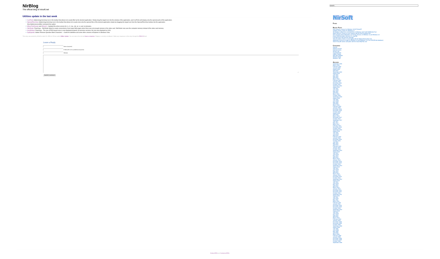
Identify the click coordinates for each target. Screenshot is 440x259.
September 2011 (337, 194)
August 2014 (336, 151)
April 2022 (335, 77)
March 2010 (336, 217)
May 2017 (335, 123)
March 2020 (336, 105)
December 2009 (337, 222)
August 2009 (336, 227)
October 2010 (337, 208)
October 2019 (337, 112)
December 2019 (337, 109)
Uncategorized (337, 52)
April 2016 (335, 135)
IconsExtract (31, 30)
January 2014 (337, 160)
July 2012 (335, 182)
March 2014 (336, 158)
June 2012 (336, 183)
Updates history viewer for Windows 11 (344, 30)
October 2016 (337, 128)
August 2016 (336, 131)
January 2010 (337, 220)
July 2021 (335, 88)
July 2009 (335, 228)
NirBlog (30, 5)
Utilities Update (64, 36)
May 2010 (335, 215)
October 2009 (337, 224)
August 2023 (336, 69)
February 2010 (337, 219)
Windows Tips (337, 58)
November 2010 (337, 206)
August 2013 (336, 167)
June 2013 (336, 169)
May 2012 (335, 184)
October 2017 (337, 118)
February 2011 (337, 202)
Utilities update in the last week (40, 16)
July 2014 (335, 153)
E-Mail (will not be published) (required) (74, 49)
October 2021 (337, 84)
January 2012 (337, 189)
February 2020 (337, 106)
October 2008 (337, 241)
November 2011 (337, 191)
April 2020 (335, 103)
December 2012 (337, 176)
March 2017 (336, 124)
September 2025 (337, 63)
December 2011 (337, 190)
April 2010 (335, 216)
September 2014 (337, 150)
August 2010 (336, 211)
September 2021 (337, 85)
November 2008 (337, 239)
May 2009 (335, 231)
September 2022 (337, 72)
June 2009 (336, 230)
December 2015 (337, 139)
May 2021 (335, 91)
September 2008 (337, 242)
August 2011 (336, 195)
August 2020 (336, 98)
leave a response (90, 36)
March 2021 (336, 94)
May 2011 (335, 200)
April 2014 (335, 157)
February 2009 (337, 235)
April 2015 (335, 145)
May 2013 (335, 171)
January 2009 (337, 237)
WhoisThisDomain (33, 26)
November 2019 (337, 110)
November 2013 (337, 162)
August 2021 (336, 87)
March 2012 (336, 187)
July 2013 (335, 168)
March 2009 (336, 234)
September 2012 (337, 179)
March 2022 (336, 79)
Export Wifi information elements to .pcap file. (345, 36)
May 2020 (335, 102)
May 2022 (335, 76)
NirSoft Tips (336, 51)
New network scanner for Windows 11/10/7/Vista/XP (347, 29)
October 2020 (337, 95)
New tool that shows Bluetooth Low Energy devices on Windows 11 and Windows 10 (356, 34)
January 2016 (337, 138)
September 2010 (337, 209)
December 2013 (337, 161)
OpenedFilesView (32, 22)
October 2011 (336, 193)
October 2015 (337, 140)
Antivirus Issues (337, 48)
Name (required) (68, 46)
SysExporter (31, 32)
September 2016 (337, 129)
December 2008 (337, 238)
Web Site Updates (338, 55)
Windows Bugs (337, 57)
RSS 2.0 (141, 36)
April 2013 (335, 172)
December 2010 (337, 205)
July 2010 (335, 212)
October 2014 (337, 149)
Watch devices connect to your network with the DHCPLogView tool (351, 33)
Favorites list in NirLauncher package (343, 37)
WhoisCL (44, 26)
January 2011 (336, 204)
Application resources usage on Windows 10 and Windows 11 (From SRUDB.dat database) (358, 40)
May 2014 (335, 156)
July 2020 (335, 99)
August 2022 (336, 73)
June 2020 (336, 101)
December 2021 (337, 83)
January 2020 (337, 107)
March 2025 (336, 65)
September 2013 (337, 165)
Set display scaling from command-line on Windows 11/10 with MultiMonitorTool (354, 32)
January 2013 (337, 175)
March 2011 (336, 201)
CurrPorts (30, 20)
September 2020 (337, 96)
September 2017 (337, 120)
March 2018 (336, 116)
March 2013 (336, 173)
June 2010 (336, 213)
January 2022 (337, 81)
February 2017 (337, 125)
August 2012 (336, 180)
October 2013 (337, 164)
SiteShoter (30, 28)
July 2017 (335, 121)
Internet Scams (337, 50)
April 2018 (335, 114)
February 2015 (337, 146)
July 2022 (335, 74)
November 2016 (337, 127)
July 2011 (335, 197)
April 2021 (335, 92)
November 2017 (337, 117)
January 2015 (337, 147)
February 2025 (337, 66)
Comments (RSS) (224, 253)
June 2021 (336, 90)
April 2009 (335, 233)
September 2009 (337, 226)
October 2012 (337, 178)
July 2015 (335, 142)
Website (66, 52)
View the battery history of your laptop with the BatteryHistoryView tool (352, 39)
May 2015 (335, 143)
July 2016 (335, 132)
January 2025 (337, 68)
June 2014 (336, 154)
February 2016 (337, 136)
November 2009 (337, 223)
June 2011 (336, 198)
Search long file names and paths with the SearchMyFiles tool (350, 41)
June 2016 (336, 134)
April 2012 (335, 186)
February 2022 (337, 80)
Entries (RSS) (213, 253)
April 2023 (335, 70)
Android (335, 47)
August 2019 (336, 113)
